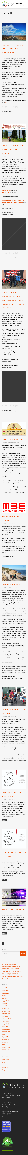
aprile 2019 (5, 1026)
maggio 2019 (5, 1024)
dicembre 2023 (6, 993)
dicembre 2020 (6, 1014)
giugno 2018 (5, 1037)
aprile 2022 (5, 1003)
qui (6, 102)
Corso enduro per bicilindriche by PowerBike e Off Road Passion (11, 967)
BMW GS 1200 (6, 192)
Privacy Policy (5, 1096)
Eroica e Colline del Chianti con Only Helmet (13, 149)
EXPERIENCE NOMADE (12, 439)
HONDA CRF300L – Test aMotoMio (11, 971)
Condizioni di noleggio (8, 1094)
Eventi (9, 55)
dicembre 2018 (6, 1029)
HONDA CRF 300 (6, 190)
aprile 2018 (5, 1042)
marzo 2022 (5, 1006)
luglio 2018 (5, 1034)
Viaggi (18, 442)
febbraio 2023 (6, 996)
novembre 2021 (6, 1011)
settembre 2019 (6, 1019)
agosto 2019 (5, 1021)
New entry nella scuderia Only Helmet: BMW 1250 (13, 977)
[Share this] (3, 107)
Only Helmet (5, 55)
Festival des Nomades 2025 (9, 964)
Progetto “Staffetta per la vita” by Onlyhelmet (13, 49)
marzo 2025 (5, 988)
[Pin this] (17, 107)
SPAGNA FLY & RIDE (11, 584)
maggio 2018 (5, 1039)
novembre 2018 (6, 1032)
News (11, 55)
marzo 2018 (5, 1044)
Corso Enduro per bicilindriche (10, 974)
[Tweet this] (6, 107)
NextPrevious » (3, 943)
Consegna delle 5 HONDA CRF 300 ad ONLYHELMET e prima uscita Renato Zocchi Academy (13, 300)
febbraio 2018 (6, 1047)
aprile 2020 (5, 1016)
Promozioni (14, 442)
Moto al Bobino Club (13, 910)
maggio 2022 (5, 1001)
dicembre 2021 (6, 1008)
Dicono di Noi (5, 1060)
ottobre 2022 (5, 998)
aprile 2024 (5, 990)
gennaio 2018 (5, 1050)
